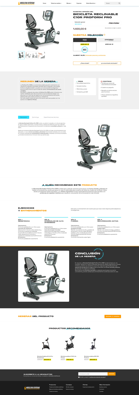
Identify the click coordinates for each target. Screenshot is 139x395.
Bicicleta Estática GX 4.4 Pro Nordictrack (45, 357)
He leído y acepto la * (93, 377)
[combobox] (111, 3)
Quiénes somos (103, 387)
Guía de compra (70, 389)
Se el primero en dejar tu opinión (113, 28)
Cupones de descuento (88, 387)
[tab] (23, 117)
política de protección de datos (97, 377)
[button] (21, 55)
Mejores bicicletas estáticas (56, 389)
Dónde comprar (70, 387)
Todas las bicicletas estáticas (56, 387)
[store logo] (26, 3)
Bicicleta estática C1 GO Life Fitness (68, 357)
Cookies (101, 391)
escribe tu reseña (113, 316)
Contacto (101, 389)
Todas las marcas (53, 391)
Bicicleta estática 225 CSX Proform (91, 357)
